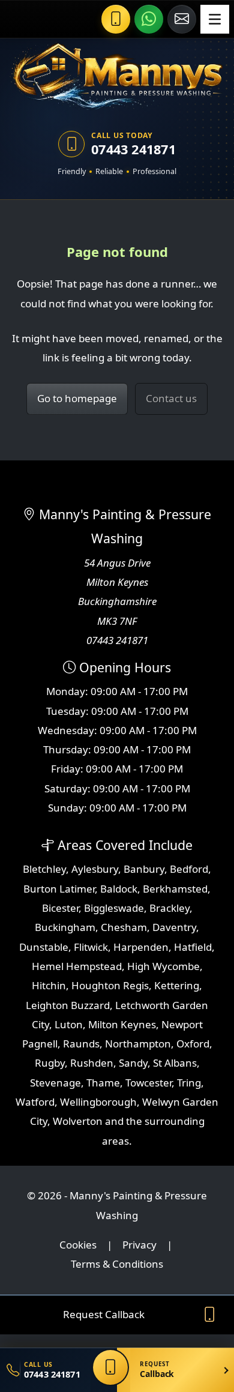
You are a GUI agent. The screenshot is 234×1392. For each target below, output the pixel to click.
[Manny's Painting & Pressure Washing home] (117, 76)
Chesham (124, 927)
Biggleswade (114, 908)
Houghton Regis (110, 985)
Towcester (148, 1082)
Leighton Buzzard (68, 1005)
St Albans (175, 1063)
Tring (189, 1082)
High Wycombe (163, 966)
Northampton (138, 1043)
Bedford (189, 869)
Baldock (118, 889)
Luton (69, 1024)
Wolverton (78, 1121)
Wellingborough (98, 1102)
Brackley (169, 908)
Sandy (133, 1063)
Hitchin (49, 985)
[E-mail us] (181, 19)
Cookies (78, 1245)
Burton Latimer (59, 889)
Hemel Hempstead (77, 966)
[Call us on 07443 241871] (115, 19)
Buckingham (65, 927)
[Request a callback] (110, 1367)
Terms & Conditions (117, 1264)
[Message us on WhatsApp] (148, 19)
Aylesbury (94, 869)
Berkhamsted (175, 889)
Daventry (174, 927)
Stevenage (55, 1082)
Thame (103, 1082)
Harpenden (141, 947)
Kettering (176, 985)
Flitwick (91, 947)
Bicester (60, 908)
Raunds (81, 1043)
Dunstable (43, 947)
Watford (35, 1102)
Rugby (50, 1063)
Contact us (171, 398)
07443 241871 (133, 149)
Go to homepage (77, 398)
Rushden (91, 1063)
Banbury (144, 869)
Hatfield (193, 947)
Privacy (139, 1245)
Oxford (192, 1043)
